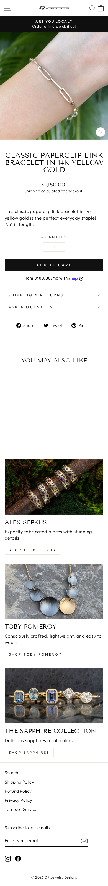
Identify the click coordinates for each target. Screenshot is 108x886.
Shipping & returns (36, 295)
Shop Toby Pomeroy (35, 654)
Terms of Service (21, 809)
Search (11, 772)
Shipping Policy (19, 782)
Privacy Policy (18, 800)
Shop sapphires (29, 752)
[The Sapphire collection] (54, 695)
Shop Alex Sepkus (32, 550)
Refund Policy (18, 791)
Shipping (32, 190)
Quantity (54, 237)
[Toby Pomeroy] (54, 591)
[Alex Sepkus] (54, 486)
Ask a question (30, 307)
